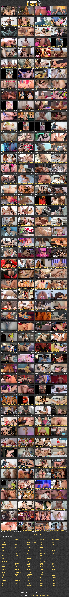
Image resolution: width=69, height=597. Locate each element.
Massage (54, 538)
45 (38, 534)
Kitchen (41, 575)
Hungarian (42, 561)
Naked (53, 552)
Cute (16, 575)
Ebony (28, 545)
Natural (54, 553)
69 (2, 541)
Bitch (3, 575)
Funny (28, 577)
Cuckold (16, 571)
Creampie (17, 569)
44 (36, 534)
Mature (54, 541)
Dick (15, 582)
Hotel (41, 555)
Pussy (53, 585)
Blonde (3, 579)
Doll (28, 539)
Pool (53, 579)
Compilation (17, 563)
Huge (41, 558)
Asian (3, 552)
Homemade (42, 553)
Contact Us (47, 595)
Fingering (29, 563)
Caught (16, 547)
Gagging (29, 579)
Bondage (4, 582)
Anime (3, 549)
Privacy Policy (33, 595)
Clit (15, 558)
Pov (53, 580)
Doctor (16, 586)
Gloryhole (42, 539)
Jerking (41, 572)
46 (40, 534)
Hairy (41, 544)
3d (2, 539)
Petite (53, 575)
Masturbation (55, 539)
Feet (28, 555)
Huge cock (42, 560)
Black (3, 577)
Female (28, 556)
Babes (3, 558)
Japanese (42, 571)
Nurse (53, 558)
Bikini (3, 574)
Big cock (4, 571)
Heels (41, 550)
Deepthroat (17, 580)
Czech (16, 577)
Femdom (29, 558)
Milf (53, 542)
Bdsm (3, 564)
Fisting (28, 566)
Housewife (42, 556)
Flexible (29, 569)
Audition (4, 556)
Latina (41, 579)
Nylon (53, 560)
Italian (41, 569)
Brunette (17, 539)
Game (28, 580)
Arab (3, 550)
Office (53, 561)
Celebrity (17, 549)
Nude (53, 556)
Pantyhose (54, 571)
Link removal (37, 595)
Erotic (28, 547)
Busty (16, 544)
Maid (41, 586)
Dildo (16, 583)
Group (41, 541)
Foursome (29, 574)
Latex (41, 577)
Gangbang (29, 582)
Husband (42, 563)
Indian (41, 564)
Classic (16, 556)
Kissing (41, 574)
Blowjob (4, 580)
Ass (3, 553)
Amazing (4, 544)
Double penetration (31, 542)
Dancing (16, 579)
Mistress (54, 545)
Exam (28, 550)
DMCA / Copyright (42, 595)
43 (34, 534)
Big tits (3, 572)
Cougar (16, 564)
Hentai (41, 552)
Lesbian (41, 582)
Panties (54, 569)
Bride (3, 586)
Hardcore (42, 547)
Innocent (42, 566)
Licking (41, 583)
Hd (40, 549)
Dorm (28, 541)
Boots (3, 583)
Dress (28, 544)
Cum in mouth (18, 572)
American (4, 545)
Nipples (53, 555)
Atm (3, 555)
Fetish (28, 560)
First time (29, 564)
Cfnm (16, 550)
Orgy (53, 566)
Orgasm (54, 564)
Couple (16, 566)
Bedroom (4, 569)
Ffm (28, 561)
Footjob (29, 572)
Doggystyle (29, 538)
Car (15, 545)
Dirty (16, 585)
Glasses (41, 538)
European (29, 549)
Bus (15, 542)
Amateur (4, 542)
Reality (53, 586)
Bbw (3, 563)
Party (53, 572)
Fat (27, 553)
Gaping (28, 583)
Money (53, 549)
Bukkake (16, 541)
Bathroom (4, 561)
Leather (41, 580)
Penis (53, 574)
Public (53, 583)
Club (16, 560)
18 (2, 538)
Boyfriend (4, 585)
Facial (28, 552)
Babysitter (4, 560)
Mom (53, 547)
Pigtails (54, 577)
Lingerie (41, 585)
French (28, 575)
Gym (41, 542)
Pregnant (54, 582)
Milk (53, 544)
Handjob (41, 545)
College (16, 561)
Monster (54, 550)
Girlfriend (29, 586)
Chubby (16, 555)
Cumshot (17, 574)
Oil (53, 563)
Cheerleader (17, 553)
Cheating (17, 552)
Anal (3, 547)
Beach (3, 566)
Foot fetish (29, 571)
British (16, 538)
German (29, 585)
